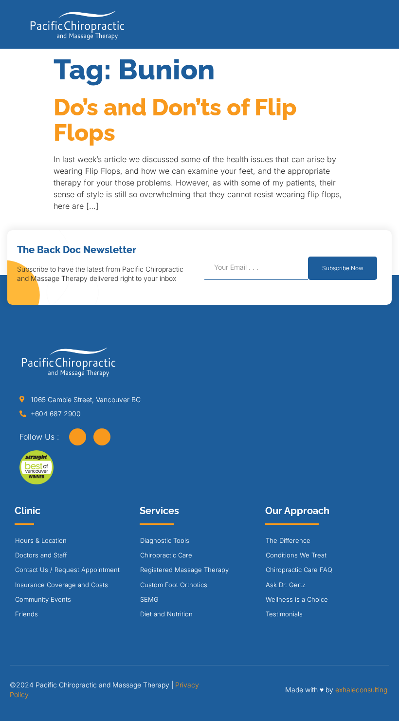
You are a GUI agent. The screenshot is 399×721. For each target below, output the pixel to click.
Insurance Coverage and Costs (61, 585)
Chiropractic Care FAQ (299, 569)
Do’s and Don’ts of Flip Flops (175, 120)
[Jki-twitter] (101, 436)
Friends (26, 614)
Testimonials (284, 614)
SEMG (149, 599)
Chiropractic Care (166, 555)
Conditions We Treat (296, 555)
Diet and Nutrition (166, 614)
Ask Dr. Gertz (286, 585)
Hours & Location (41, 540)
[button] (371, 27)
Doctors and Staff (41, 555)
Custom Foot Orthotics (173, 585)
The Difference (288, 540)
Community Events (43, 599)
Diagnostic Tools (164, 540)
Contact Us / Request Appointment (67, 569)
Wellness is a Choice (297, 599)
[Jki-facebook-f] (77, 436)
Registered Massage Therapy (184, 569)
